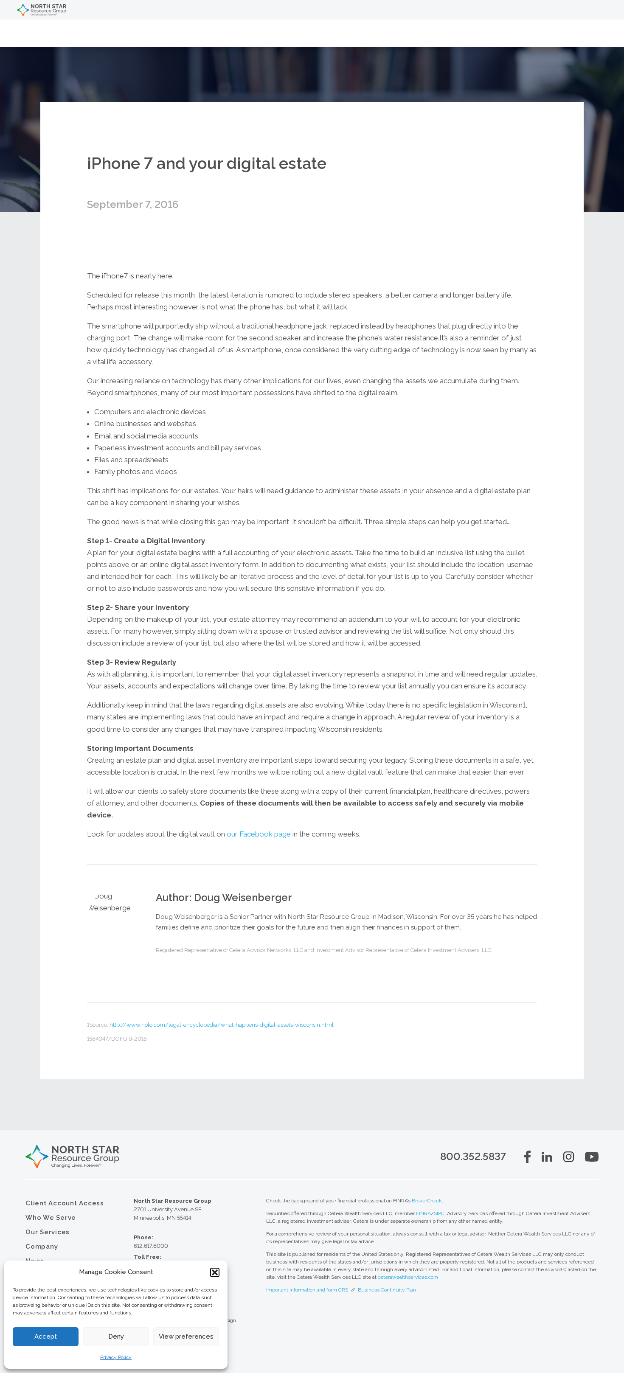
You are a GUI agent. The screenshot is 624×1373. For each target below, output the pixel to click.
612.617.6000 (151, 1246)
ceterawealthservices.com (408, 1277)
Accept (45, 1336)
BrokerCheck (427, 1201)
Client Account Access (64, 1203)
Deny (116, 1336)
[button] (215, 1272)
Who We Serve (50, 1217)
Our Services (47, 1232)
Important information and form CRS (307, 1290)
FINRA (423, 1213)
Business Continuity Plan (387, 1290)
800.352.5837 (473, 1156)
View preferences (186, 1336)
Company (41, 1246)
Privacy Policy (116, 1357)
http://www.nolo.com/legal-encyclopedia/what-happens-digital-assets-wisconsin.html (222, 1025)
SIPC (439, 1213)
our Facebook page (259, 834)
